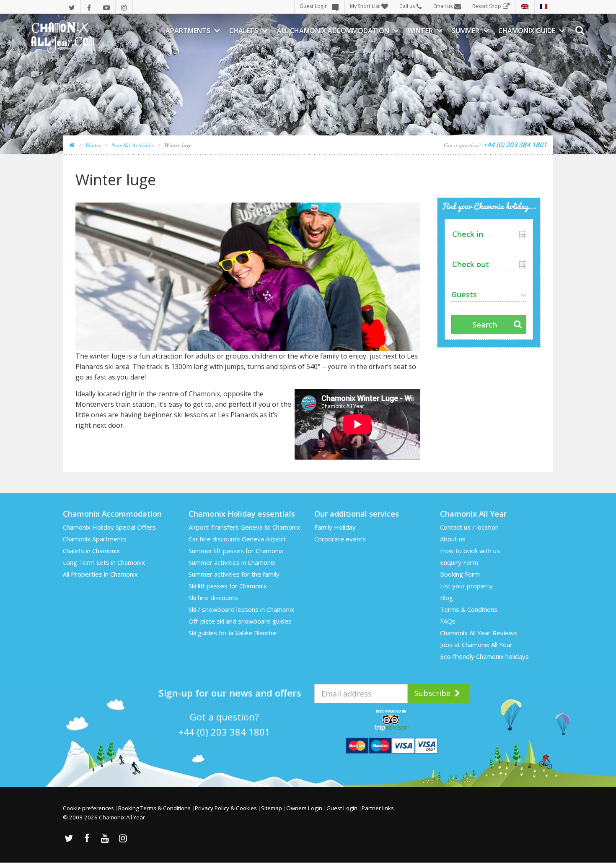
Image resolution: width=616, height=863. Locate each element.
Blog (446, 597)
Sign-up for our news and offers (230, 692)
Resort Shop (486, 6)
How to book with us (470, 550)
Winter (420, 30)
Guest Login (314, 6)
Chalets (243, 30)
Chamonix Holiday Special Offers (109, 527)
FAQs (448, 621)
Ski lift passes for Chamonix (228, 586)
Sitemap (271, 808)
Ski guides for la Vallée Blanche (232, 633)
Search (484, 325)
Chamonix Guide (526, 30)
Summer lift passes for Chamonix (236, 550)
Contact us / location (469, 527)
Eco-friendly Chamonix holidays (484, 656)
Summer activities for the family (234, 574)
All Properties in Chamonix (100, 574)
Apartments (188, 30)
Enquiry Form (459, 562)
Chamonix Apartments (95, 539)
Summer (465, 30)
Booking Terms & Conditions (154, 808)
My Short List (365, 6)
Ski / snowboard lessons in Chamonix (241, 609)
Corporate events (340, 539)
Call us (407, 6)
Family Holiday (335, 527)
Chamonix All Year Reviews (478, 633)
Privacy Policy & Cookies (226, 808)
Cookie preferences (88, 808)
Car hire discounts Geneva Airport (237, 539)
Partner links (378, 808)
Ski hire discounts (213, 597)
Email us (443, 6)
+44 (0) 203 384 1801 (224, 731)
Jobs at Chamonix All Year (476, 644)
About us (453, 539)
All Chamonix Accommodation (333, 30)
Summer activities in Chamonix (232, 562)
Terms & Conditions (468, 609)
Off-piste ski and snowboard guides (240, 621)
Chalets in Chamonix (91, 550)
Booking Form (460, 574)
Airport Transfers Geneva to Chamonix (244, 527)
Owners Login (304, 808)
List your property (466, 586)
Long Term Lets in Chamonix (104, 562)
